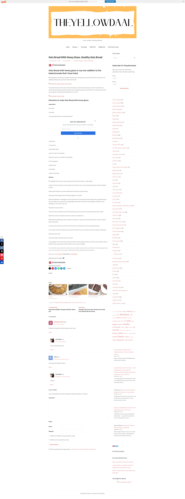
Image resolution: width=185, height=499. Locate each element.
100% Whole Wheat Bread (75, 295)
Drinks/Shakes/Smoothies (120, 167)
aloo (113, 311)
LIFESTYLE (93, 47)
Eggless (115, 324)
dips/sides (115, 160)
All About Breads (78, 60)
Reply (50, 332)
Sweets (114, 277)
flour (70, 302)
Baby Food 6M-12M (117, 112)
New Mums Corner (113, 47)
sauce (134, 333)
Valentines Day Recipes (119, 290)
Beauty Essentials (117, 122)
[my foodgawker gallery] (124, 482)
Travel (114, 284)
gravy (114, 180)
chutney (129, 317)
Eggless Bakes (116, 173)
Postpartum (117, 254)
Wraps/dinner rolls (117, 303)
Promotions (115, 258)
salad (113, 265)
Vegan (114, 293)
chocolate (124, 317)
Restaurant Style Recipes (119, 261)
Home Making (116, 193)
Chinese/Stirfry (116, 144)
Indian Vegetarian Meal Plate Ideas (122, 205)
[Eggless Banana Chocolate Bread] (98, 289)
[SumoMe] (2, 262)
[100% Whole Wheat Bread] (78, 289)
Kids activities (116, 209)
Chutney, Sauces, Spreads (119, 148)
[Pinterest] (2, 258)
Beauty (114, 119)
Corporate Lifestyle (117, 154)
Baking (85, 60)
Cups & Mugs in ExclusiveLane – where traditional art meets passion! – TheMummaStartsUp (125, 370)
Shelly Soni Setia (58, 322)
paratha (114, 234)
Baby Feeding (116, 109)
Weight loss (101, 47)
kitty (120, 330)
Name (50, 421)
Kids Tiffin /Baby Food (118, 212)
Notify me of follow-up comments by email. (62, 436)
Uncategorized (116, 287)
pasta (113, 244)
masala (123, 330)
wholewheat (129, 340)
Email (50, 426)
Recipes (74, 47)
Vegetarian (115, 297)
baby (116, 311)
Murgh (127, 330)
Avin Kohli (67, 60)
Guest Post (115, 183)
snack (114, 337)
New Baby (115, 218)
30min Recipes (116, 103)
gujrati (114, 186)
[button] (92, 1)
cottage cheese (116, 321)
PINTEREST (74, 254)
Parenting (84, 47)
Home (68, 47)
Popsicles (115, 247)
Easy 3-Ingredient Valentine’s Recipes (122, 462)
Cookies (114, 151)
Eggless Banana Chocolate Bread (96, 295)
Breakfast (90, 60)
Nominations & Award (118, 225)
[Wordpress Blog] (2, 251)
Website (51, 431)
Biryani (114, 128)
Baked (124, 311)
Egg (133, 321)
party (120, 333)
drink (124, 321)
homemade (116, 327)
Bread (61, 302)
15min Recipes (116, 99)
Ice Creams (115, 202)
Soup (113, 274)
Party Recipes (116, 241)
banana (134, 311)
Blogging (115, 132)
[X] (2, 244)
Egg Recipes (116, 170)
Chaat (114, 141)
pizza (128, 333)
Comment (52, 398)
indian (127, 327)
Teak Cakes (115, 281)
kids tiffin (115, 330)
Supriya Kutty (117, 407)
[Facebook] (2, 240)
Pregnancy (115, 250)
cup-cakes (115, 157)
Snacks (81, 302)
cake (131, 315)
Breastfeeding (116, 138)
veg (84, 302)
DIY (113, 164)
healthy (126, 324)
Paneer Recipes (116, 231)
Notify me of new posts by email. (59, 440)
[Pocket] (2, 255)
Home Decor (116, 189)
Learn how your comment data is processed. (83, 449)
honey (73, 302)
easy (129, 321)
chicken (118, 318)
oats (77, 302)
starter (127, 337)
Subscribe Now (110, 1)
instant (130, 327)
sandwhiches (116, 268)
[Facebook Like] (2, 247)
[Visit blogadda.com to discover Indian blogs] (115, 446)
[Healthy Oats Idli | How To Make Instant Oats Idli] (58, 289)
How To (114, 199)
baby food (119, 311)
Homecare (115, 196)
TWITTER (59, 254)
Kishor (116, 350)
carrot (113, 317)
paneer (115, 333)
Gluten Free (115, 177)
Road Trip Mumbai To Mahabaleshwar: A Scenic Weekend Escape (124, 352)
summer (131, 336)
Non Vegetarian (116, 228)
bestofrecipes (116, 125)
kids (134, 327)
